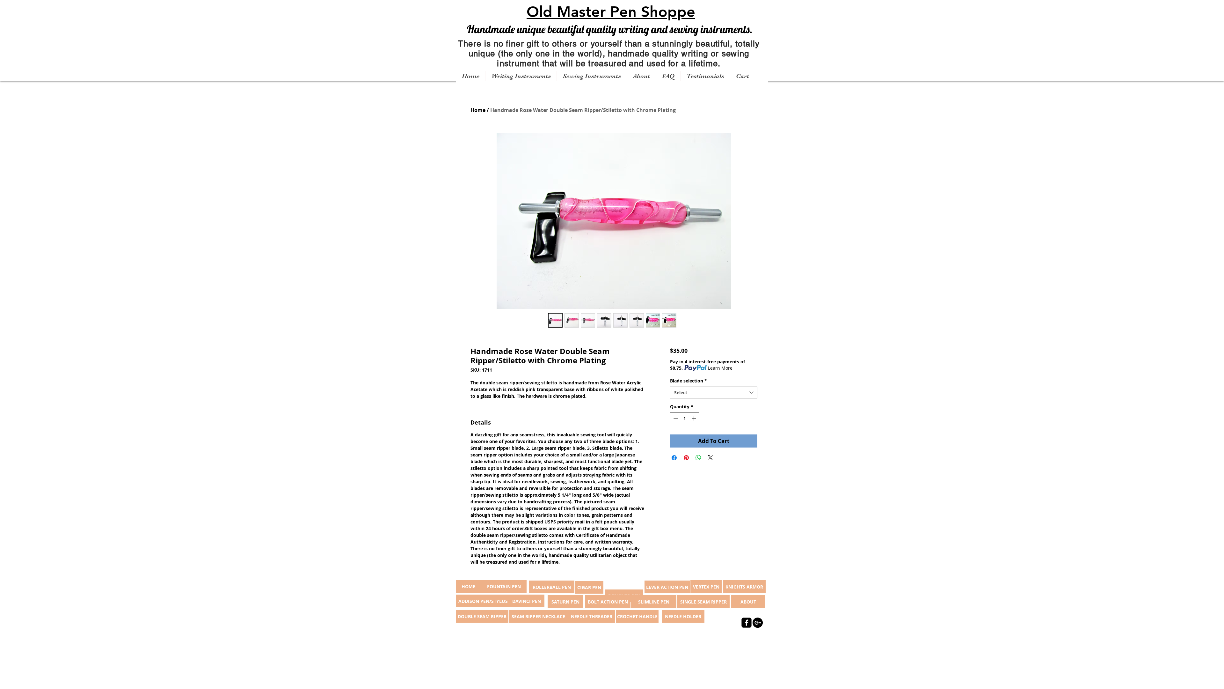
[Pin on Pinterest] (686, 458)
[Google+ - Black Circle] (758, 623)
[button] (521, 76)
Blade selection (688, 381)
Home (477, 110)
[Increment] (694, 418)
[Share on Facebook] (674, 458)
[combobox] (713, 393)
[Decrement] (675, 418)
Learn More (720, 368)
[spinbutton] (684, 418)
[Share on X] (710, 458)
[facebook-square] (746, 623)
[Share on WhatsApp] (698, 458)
